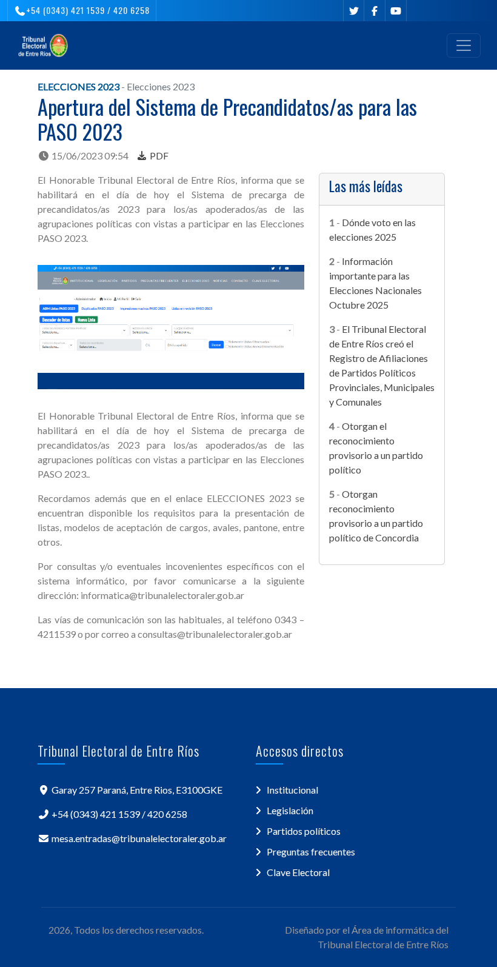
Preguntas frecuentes (311, 851)
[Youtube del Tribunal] (396, 10)
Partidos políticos (304, 831)
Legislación (290, 810)
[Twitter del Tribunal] (353, 10)
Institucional (292, 789)
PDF (158, 155)
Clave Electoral (298, 872)
